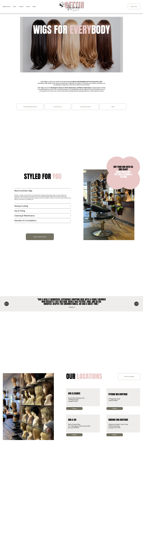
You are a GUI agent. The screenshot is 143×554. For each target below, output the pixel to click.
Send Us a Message (129, 376)
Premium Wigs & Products (30, 107)
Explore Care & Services (39, 237)
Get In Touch (134, 6)
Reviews (28, 6)
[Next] (136, 304)
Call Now (74, 408)
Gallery (34, 6)
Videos (14, 6)
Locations (21, 6)
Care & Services (58, 107)
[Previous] (6, 304)
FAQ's (112, 107)
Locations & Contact (85, 107)
